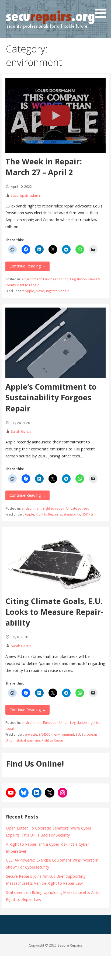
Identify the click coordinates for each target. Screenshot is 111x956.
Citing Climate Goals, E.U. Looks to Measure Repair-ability (54, 612)
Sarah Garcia (21, 431)
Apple (29, 291)
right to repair (28, 285)
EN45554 (46, 734)
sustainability (70, 514)
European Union (55, 279)
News (40, 291)
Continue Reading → (27, 266)
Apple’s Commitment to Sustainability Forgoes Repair (51, 397)
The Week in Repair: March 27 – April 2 (43, 166)
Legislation (78, 279)
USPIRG (87, 514)
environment (31, 279)
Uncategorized (77, 508)
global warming (28, 740)
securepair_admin (25, 195)
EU (78, 734)
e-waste (31, 734)
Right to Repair (57, 291)
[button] (102, 10)
